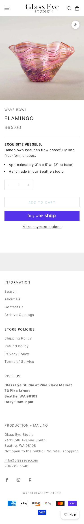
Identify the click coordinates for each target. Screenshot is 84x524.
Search (10, 291)
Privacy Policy (16, 354)
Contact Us (14, 307)
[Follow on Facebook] (6, 480)
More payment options (42, 227)
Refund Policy (16, 346)
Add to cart (42, 202)
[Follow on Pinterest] (30, 480)
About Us (12, 299)
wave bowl (15, 110)
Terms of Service (19, 361)
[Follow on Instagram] (18, 480)
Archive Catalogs (19, 315)
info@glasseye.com (21, 460)
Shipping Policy (18, 338)
